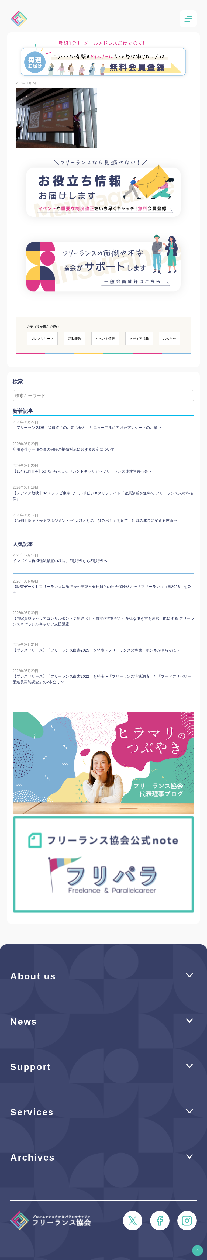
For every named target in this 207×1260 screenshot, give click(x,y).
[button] (197, 1250)
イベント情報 (105, 338)
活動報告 (74, 338)
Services (32, 1112)
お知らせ (169, 338)
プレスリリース (42, 338)
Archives (32, 1157)
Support (30, 1067)
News (23, 1022)
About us (33, 976)
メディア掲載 (139, 338)
